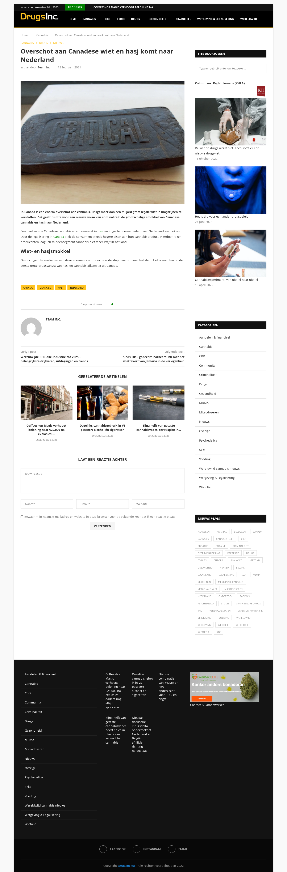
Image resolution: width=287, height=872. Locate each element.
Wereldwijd (248, 19)
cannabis (45, 287)
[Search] (264, 37)
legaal (240, 567)
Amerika (222, 531)
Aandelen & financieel (214, 337)
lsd (243, 574)
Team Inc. (44, 67)
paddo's (245, 596)
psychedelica (206, 603)
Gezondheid (157, 19)
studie (225, 603)
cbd (243, 538)
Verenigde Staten (219, 610)
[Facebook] (260, 7)
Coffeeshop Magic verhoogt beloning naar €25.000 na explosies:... (140, 7)
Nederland (77, 287)
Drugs (135, 19)
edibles (202, 560)
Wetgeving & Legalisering (215, 19)
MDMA (204, 403)
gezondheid (205, 567)
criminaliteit (241, 546)
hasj (101, 231)
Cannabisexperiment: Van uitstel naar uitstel (226, 280)
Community (207, 365)
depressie (233, 553)
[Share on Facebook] (117, 304)
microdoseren (233, 589)
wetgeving (204, 624)
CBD (108, 19)
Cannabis (89, 19)
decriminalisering (209, 553)
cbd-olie (203, 546)
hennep (224, 567)
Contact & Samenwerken (207, 705)
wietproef (242, 624)
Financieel (183, 19)
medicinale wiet (207, 589)
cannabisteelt (225, 538)
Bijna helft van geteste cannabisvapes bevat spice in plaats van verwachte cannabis (115, 730)
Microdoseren (209, 412)
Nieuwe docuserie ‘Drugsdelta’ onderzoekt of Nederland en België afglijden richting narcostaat (141, 734)
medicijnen (204, 581)
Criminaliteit (208, 375)
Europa (218, 560)
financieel (236, 560)
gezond (255, 560)
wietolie (223, 624)
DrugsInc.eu (126, 866)
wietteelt (203, 632)
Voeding (205, 459)
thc (200, 610)
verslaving (204, 617)
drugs (250, 553)
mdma (256, 574)
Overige (204, 431)
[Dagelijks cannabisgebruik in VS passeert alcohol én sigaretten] (103, 403)
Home (72, 19)
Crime (121, 19)
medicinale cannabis (230, 581)
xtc (219, 632)
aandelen (203, 531)
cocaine (220, 546)
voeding (224, 617)
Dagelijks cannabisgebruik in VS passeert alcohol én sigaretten (102, 428)
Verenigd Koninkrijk (250, 610)
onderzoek (225, 596)
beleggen (240, 531)
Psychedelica (208, 440)
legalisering (226, 574)
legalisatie (204, 574)
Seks (202, 450)
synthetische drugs (248, 603)
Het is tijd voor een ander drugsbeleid (222, 216)
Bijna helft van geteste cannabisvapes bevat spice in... (158, 428)
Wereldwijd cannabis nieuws (219, 469)
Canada (59, 237)
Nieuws (204, 422)
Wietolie (205, 487)
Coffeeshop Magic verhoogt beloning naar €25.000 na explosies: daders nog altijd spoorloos (115, 690)
